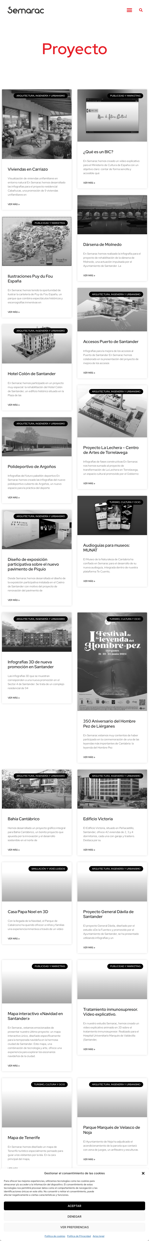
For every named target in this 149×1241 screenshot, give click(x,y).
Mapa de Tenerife (24, 1137)
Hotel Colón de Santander (32, 373)
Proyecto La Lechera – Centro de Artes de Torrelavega (111, 450)
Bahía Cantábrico (24, 818)
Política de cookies (55, 1236)
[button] (143, 1173)
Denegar (74, 1216)
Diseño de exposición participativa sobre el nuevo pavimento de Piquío (33, 564)
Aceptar (74, 1206)
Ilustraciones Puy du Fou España (30, 279)
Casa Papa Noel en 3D (28, 911)
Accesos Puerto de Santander (111, 341)
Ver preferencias (74, 1227)
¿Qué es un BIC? (98, 151)
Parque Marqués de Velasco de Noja (111, 1130)
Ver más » (14, 204)
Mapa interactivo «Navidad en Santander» (35, 1016)
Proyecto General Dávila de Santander (108, 914)
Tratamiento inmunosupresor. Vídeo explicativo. (110, 1012)
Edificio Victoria (98, 818)
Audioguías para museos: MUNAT (106, 548)
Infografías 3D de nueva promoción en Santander (31, 664)
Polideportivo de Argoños (32, 466)
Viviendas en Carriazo (28, 169)
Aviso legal (98, 1236)
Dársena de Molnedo (102, 244)
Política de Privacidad (79, 1236)
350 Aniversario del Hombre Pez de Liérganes (109, 723)
